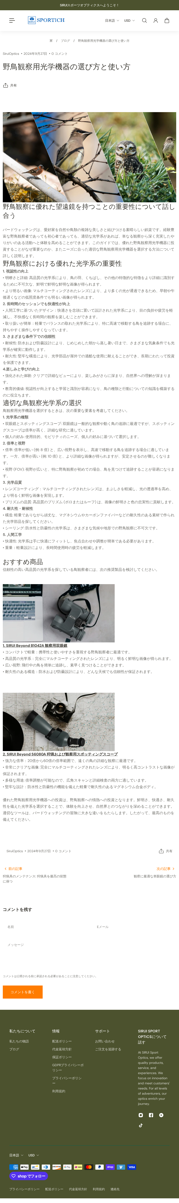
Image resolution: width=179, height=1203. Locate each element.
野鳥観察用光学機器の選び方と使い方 (104, 41)
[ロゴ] (46, 20)
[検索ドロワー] (144, 20)
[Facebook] (151, 1115)
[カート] (166, 20)
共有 (13, 85)
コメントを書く (22, 992)
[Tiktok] (141, 1125)
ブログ (65, 41)
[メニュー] (12, 20)
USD (31, 1155)
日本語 (14, 1155)
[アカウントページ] (155, 20)
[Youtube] (161, 1115)
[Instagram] (141, 1115)
